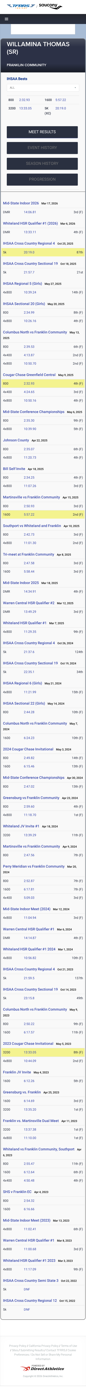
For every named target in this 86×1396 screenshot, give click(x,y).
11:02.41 (30, 1229)
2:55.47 (29, 1164)
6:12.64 (29, 1172)
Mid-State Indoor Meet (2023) (26, 1220)
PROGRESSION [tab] (42, 179)
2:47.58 (29, 563)
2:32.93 (24, 100)
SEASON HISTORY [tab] (42, 163)
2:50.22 (29, 1024)
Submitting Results (32, 1350)
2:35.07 (29, 449)
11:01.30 (30, 543)
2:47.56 (29, 855)
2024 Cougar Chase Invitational (28, 749)
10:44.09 (30, 1061)
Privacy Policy (17, 1345)
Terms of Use (69, 1345)
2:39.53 (29, 347)
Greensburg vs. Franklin (22, 1092)
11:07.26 (30, 486)
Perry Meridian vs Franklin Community (34, 866)
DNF (27, 1289)
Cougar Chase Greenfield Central (29, 375)
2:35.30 (29, 420)
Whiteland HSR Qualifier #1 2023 (29, 1260)
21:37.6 (29, 652)
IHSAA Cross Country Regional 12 (30, 1300)
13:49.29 (30, 612)
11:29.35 (30, 632)
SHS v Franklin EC (17, 1192)
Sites (15, 1350)
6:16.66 (29, 1209)
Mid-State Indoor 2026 (21, 203)
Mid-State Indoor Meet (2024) (26, 909)
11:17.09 (30, 1269)
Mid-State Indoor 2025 (21, 583)
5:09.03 (29, 898)
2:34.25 (29, 477)
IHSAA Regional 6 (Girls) (22, 683)
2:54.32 (29, 1201)
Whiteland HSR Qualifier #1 (25, 623)
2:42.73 (29, 534)
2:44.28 (29, 712)
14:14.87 (30, 938)
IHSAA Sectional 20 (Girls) (24, 304)
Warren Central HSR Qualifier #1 (28, 929)
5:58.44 (29, 571)
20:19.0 (60, 108)
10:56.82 (30, 958)
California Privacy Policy (44, 1345)
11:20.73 (30, 457)
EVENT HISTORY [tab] (42, 147)
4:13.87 (29, 355)
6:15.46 (29, 766)
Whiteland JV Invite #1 (21, 826)
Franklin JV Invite (17, 1072)
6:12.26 (29, 1081)
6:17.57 (29, 1032)
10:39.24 (30, 292)
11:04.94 (30, 918)
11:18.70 (30, 815)
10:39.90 (30, 429)
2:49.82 (29, 758)
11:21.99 (30, 692)
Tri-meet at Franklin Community (28, 554)
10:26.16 (30, 321)
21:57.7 (29, 272)
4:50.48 (29, 1180)
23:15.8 (29, 998)
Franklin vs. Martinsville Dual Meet (31, 1121)
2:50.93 (29, 506)
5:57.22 (60, 100)
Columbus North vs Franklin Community (35, 332)
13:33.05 (25, 108)
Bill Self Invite (14, 469)
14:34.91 (30, 591)
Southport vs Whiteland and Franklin (32, 526)
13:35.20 (30, 1109)
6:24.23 (29, 738)
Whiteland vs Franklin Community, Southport (38, 1149)
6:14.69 (29, 1101)
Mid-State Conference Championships (33, 412)
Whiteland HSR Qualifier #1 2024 (29, 949)
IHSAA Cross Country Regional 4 (29, 243)
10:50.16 (30, 400)
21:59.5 (29, 978)
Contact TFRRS (56, 1350)
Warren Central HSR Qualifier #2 (28, 603)
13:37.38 (30, 1129)
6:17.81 (29, 889)
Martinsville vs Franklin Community (31, 497)
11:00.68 (30, 1249)
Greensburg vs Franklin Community (31, 798)
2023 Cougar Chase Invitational (28, 1043)
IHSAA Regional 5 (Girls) (22, 283)
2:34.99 (29, 312)
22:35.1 (29, 672)
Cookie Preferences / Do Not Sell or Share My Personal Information (45, 1355)
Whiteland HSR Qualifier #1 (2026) (30, 223)
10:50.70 (30, 363)
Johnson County (16, 440)
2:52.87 (29, 881)
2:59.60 (29, 806)
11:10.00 (30, 1138)
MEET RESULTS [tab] (42, 131)
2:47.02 (29, 786)
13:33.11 (30, 232)
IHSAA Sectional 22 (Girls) (24, 703)
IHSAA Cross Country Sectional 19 (30, 263)
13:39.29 (30, 835)
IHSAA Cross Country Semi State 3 (30, 1280)
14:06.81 (30, 212)
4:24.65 (29, 392)
